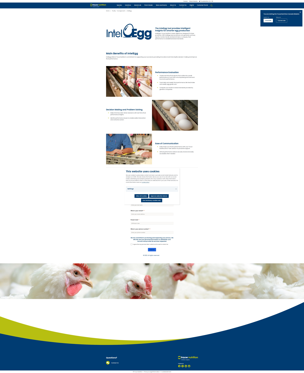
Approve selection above (159, 196)
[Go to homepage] (98, 5)
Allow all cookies (141, 196)
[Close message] (300, 12)
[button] (119, 5)
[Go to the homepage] (188, 358)
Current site (281, 20)
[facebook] (179, 366)
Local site (268, 20)
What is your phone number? (140, 229)
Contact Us (115, 363)
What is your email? (137, 211)
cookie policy (145, 182)
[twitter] (182, 366)
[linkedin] (186, 366)
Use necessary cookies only (152, 200)
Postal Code (134, 220)
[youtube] (189, 366)
